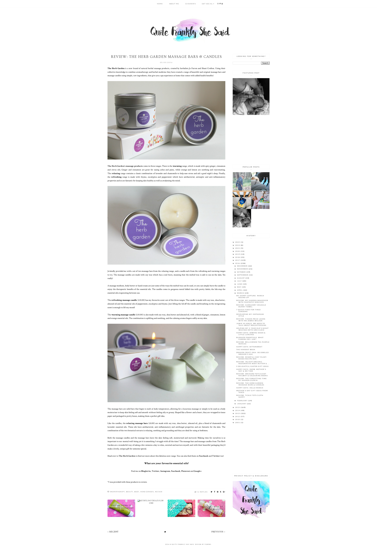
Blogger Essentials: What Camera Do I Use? (250, 338)
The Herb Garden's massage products (125, 166)
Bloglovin (146, 471)
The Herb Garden (127, 455)
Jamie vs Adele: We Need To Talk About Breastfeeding (251, 324)
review (158, 492)
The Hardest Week (245, 349)
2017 (238, 260)
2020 (238, 251)
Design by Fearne (203, 544)
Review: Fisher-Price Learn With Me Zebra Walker (250, 320)
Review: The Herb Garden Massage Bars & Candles (250, 384)
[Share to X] (212, 492)
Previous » (218, 531)
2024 (238, 245)
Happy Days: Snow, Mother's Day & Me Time (251, 370)
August (241, 278)
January (242, 404)
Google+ (198, 471)
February (242, 400)
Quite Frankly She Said (183, 544)
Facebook (204, 455)
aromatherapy (117, 492)
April (240, 290)
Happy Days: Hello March (249, 388)
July (239, 281)
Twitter (216, 455)
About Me (174, 4)
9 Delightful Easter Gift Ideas (252, 366)
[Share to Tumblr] (220, 492)
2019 (238, 254)
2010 (238, 419)
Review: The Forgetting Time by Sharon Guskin (251, 379)
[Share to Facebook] (214, 492)
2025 (238, 242)
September (243, 275)
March (241, 293)
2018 (238, 257)
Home (160, 4)
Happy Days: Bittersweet (249, 347)
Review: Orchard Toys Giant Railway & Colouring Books (252, 374)
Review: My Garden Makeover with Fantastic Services (252, 301)
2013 (238, 413)
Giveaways (190, 4)
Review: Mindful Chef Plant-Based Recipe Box (251, 358)
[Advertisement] (251, 139)
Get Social (207, 4)
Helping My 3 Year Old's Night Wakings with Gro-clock (252, 329)
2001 (238, 422)
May (239, 287)
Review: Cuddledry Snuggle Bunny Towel (251, 306)
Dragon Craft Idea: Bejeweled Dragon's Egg (252, 353)
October (241, 272)
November (243, 269)
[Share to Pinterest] (218, 492)
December (242, 266)
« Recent (113, 531)
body (136, 492)
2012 (238, 416)
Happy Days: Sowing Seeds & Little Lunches (251, 333)
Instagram (165, 471)
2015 (238, 407)
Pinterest (185, 471)
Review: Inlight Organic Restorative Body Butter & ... (252, 362)
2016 (238, 263)
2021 (238, 248)
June (240, 284)
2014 (238, 410)
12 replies (202, 492)
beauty (129, 492)
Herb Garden (147, 492)
